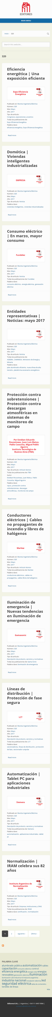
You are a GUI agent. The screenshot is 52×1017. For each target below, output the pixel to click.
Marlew (30, 570)
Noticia (22, 201)
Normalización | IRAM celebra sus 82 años (26, 866)
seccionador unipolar (21, 749)
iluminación (38, 974)
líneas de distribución (27, 747)
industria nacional (14, 980)
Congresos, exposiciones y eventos (20, 117)
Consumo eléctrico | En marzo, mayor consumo (24, 236)
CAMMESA (18, 359)
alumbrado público (12, 965)
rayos (9, 485)
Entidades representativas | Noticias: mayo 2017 (26, 316)
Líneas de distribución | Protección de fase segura (24, 695)
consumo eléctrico (14, 284)
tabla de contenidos (38, 984)
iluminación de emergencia (28, 664)
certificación (22, 912)
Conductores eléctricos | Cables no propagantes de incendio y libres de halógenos (25, 524)
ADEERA (10, 359)
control (35, 968)
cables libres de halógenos (27, 578)
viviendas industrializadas (33, 207)
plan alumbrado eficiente (16, 367)
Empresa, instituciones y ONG (30, 906)
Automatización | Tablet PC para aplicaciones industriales (23, 780)
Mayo (13, 109)
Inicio (7, 33)
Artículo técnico (25, 470)
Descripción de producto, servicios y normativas (25, 659)
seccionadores (12, 747)
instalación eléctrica (34, 981)
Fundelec (31, 279)
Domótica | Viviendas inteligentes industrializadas (22, 158)
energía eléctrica (28, 284)
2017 (12, 112)
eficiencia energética (14, 127)
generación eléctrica (21, 975)
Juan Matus (27, 477)
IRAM (30, 909)
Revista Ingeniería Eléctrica (27, 104)
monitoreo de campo (26, 491)
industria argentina (31, 977)
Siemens (31, 829)
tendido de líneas (10, 986)
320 (15, 106)
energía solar (32, 972)
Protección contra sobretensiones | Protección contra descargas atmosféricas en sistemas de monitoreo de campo (24, 410)
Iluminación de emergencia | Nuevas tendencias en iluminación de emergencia (25, 611)
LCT (29, 741)
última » (34, 934)
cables (45, 965)
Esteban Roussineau (14, 477)
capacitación (9, 968)
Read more (12, 135)
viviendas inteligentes (15, 207)
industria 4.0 (18, 977)
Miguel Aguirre (20, 480)
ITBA (29, 472)
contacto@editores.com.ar (26, 1006)
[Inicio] (26, 8)
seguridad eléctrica (16, 983)
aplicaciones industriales (29, 834)
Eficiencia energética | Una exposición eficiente (26, 74)
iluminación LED (8, 977)
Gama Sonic (32, 662)
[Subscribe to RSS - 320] (26, 946)
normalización (33, 912)
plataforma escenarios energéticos (27, 370)
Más (48, 989)
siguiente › (21, 934)
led (44, 980)
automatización (13, 834)
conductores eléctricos (15, 575)
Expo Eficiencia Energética (16, 122)
